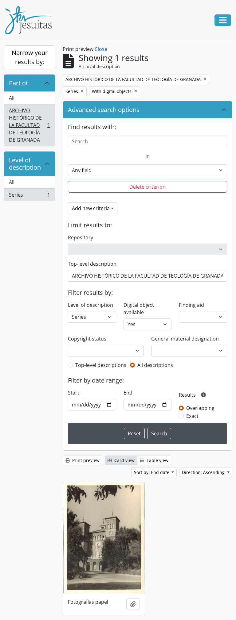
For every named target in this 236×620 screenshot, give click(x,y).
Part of (18, 83)
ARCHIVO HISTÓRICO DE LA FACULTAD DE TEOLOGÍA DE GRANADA (29, 125)
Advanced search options (104, 110)
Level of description (25, 163)
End (128, 392)
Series (29, 196)
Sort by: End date (152, 472)
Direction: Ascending (204, 472)
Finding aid (191, 305)
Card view (124, 460)
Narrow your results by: (30, 57)
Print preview (85, 460)
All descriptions (155, 365)
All (11, 97)
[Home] (31, 20)
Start (73, 392)
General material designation (185, 338)
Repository (80, 237)
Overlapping (200, 408)
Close (101, 49)
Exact (192, 416)
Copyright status (87, 338)
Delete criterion (147, 186)
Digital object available (139, 309)
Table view (156, 460)
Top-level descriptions (100, 365)
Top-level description (92, 263)
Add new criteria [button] (91, 208)
